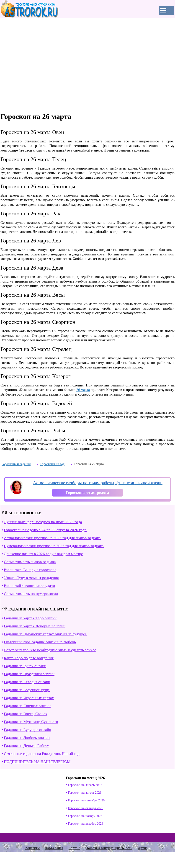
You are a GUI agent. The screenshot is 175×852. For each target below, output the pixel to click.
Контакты (32, 848)
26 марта (83, 390)
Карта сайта (54, 848)
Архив (142, 848)
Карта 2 (74, 848)
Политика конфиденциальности (109, 848)
